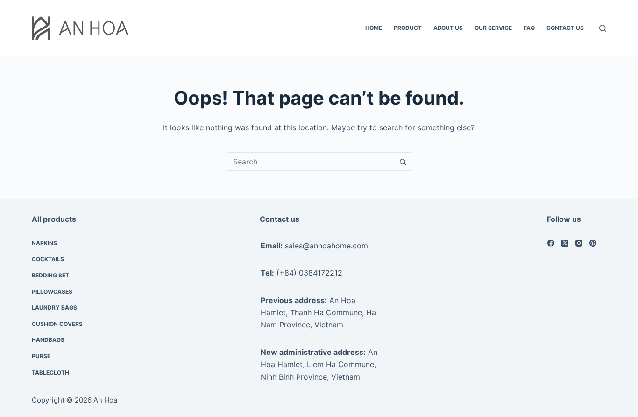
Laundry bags (54, 307)
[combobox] (310, 161)
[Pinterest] (592, 243)
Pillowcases (52, 291)
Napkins (44, 243)
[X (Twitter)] (564, 243)
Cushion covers (57, 323)
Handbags (48, 339)
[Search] (602, 28)
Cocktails (48, 258)
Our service (493, 27)
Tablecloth (50, 372)
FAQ (529, 27)
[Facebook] (550, 243)
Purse (41, 356)
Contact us (565, 27)
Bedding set (50, 275)
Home (373, 27)
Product (408, 27)
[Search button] (403, 161)
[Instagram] (578, 243)
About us (448, 27)
